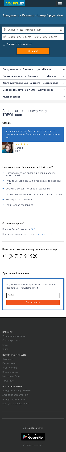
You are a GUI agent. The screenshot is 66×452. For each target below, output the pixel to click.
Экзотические (9, 367)
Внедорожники (10, 372)
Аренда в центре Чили (13, 399)
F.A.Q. (33, 229)
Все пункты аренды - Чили (15, 403)
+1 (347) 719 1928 (19, 256)
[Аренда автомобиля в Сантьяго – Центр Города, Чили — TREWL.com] (33, 436)
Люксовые (8, 359)
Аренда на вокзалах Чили (15, 395)
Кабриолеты (9, 363)
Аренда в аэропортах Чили (16, 390)
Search (34, 51)
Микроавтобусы (11, 376)
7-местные (7, 380)
